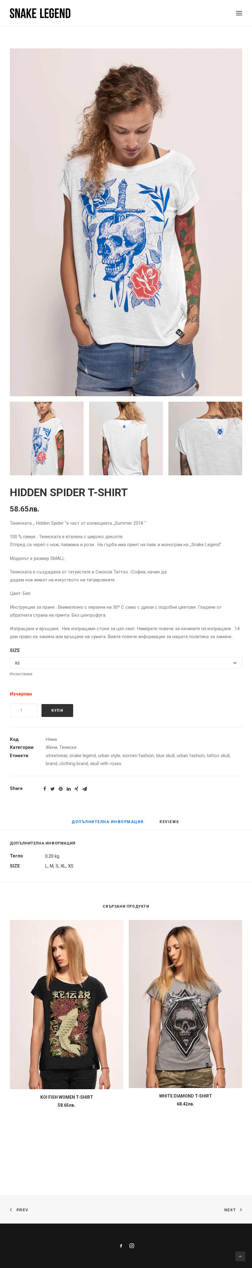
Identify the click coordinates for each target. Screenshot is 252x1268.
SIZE (15, 650)
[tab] (108, 824)
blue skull (165, 755)
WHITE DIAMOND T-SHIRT (185, 1096)
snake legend (82, 755)
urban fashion (191, 755)
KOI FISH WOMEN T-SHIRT (66, 1097)
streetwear (56, 755)
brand (51, 763)
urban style (109, 755)
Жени (51, 747)
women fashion (138, 755)
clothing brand (73, 763)
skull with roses (105, 763)
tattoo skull (218, 755)
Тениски (68, 747)
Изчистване (21, 674)
